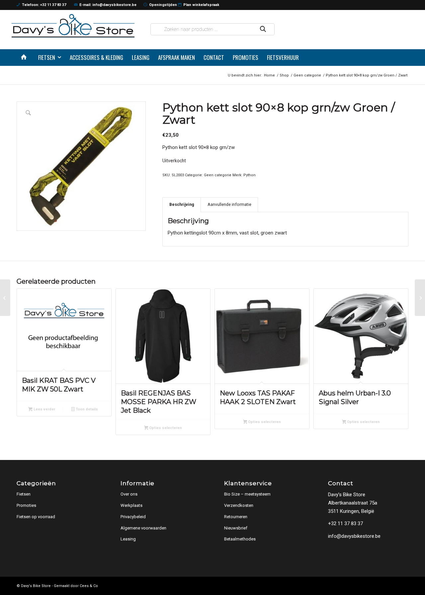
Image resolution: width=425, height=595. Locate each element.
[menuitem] (25, 57)
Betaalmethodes (240, 538)
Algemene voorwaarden (143, 527)
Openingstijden (163, 5)
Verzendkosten (238, 505)
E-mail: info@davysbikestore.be (107, 5)
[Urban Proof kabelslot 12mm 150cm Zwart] (5, 297)
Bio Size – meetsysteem (247, 494)
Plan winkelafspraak (201, 5)
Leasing (128, 538)
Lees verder (44, 409)
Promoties (26, 505)
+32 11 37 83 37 (345, 523)
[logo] (73, 26)
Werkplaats (131, 505)
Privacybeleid (133, 516)
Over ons (129, 494)
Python (249, 175)
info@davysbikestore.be (354, 536)
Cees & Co (89, 586)
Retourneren (235, 516)
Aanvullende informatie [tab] (229, 204)
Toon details (86, 409)
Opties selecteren (165, 428)
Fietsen (24, 494)
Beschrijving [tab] (181, 204)
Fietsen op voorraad (36, 516)
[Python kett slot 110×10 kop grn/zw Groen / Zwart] (420, 297)
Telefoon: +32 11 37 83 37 (44, 5)
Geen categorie (217, 175)
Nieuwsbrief (235, 527)
